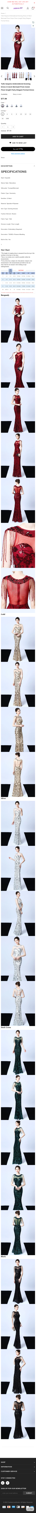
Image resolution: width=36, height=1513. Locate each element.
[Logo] (18, 8)
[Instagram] (2, 1483)
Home (3, 13)
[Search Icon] (8, 8)
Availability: (4, 94)
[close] (34, 3)
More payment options (18, 153)
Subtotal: (3, 131)
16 (2, 118)
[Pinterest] (7, 1483)
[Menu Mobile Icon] (2, 8)
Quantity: (3, 123)
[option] (18, 46)
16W (7, 118)
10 (21, 114)
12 (25, 114)
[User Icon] (28, 8)
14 (30, 114)
